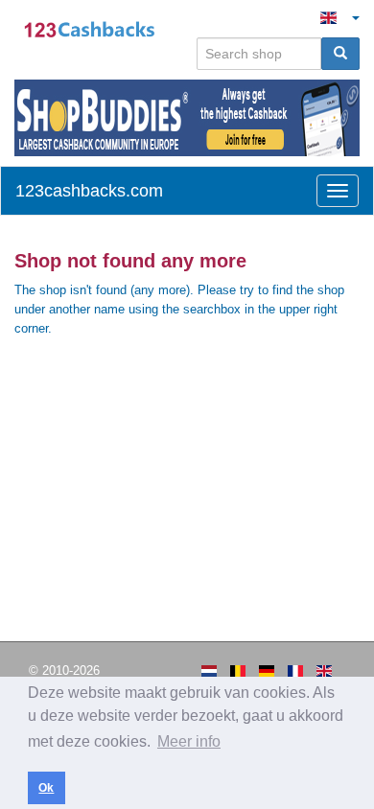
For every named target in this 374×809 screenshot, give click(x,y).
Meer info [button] (189, 741)
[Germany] (266, 671)
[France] (295, 671)
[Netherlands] (209, 671)
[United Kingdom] (324, 671)
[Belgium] (237, 671)
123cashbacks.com (89, 190)
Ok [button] (46, 788)
